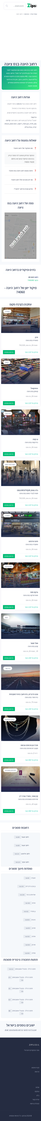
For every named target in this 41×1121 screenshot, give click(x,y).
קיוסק (7, 362)
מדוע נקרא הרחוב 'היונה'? (25, 189)
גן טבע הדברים (27, 886)
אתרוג (30, 936)
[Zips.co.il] (32, 5)
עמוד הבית (34, 14)
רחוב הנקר (25, 862)
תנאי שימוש (35, 1067)
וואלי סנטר (34, 643)
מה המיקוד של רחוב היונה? (25, 148)
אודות (37, 1087)
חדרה (31, 124)
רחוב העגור (25, 837)
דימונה (20, 124)
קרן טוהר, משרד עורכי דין (28, 796)
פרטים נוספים (8, 352)
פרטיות (37, 1071)
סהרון (31, 928)
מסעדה (7, 515)
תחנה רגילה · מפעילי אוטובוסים (22, 969)
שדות (30, 903)
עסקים (37, 1091)
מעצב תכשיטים (9, 719)
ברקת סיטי (34, 592)
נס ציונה (26, 14)
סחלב (30, 953)
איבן (36, 337)
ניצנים (30, 919)
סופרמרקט (8, 566)
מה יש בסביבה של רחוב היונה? (23, 180)
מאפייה (7, 311)
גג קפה (35, 439)
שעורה (30, 878)
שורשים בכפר (28, 894)
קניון (6, 617)
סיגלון (30, 944)
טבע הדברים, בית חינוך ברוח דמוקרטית (23, 694)
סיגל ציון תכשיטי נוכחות (29, 745)
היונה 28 (31, 277)
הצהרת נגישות (34, 1103)
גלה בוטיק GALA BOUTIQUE (27, 490)
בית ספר (7, 668)
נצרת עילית (28, 127)
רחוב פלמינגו (25, 853)
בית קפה (7, 413)
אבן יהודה (26, 124)
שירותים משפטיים (10, 770)
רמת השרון (13, 124)
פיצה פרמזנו (33, 541)
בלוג (37, 1095)
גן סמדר (30, 911)
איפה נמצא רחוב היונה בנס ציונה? (22, 171)
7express (34, 388)
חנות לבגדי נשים (10, 464)
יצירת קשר (35, 1099)
